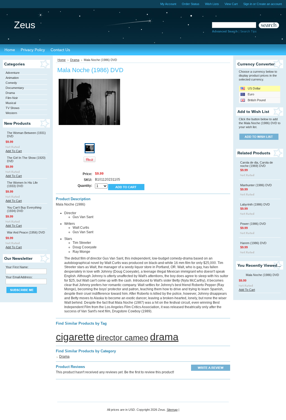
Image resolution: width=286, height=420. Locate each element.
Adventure (13, 72)
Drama (10, 93)
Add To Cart (14, 151)
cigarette (75, 337)
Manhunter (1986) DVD (256, 185)
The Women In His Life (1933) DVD (22, 184)
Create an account (269, 4)
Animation (12, 77)
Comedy (11, 82)
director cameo (122, 337)
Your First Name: (17, 267)
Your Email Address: (19, 277)
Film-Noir (12, 98)
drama (164, 337)
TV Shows (13, 108)
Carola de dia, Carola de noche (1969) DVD (256, 164)
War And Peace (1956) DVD (26, 232)
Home (62, 60)
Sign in (247, 4)
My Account (168, 4)
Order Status (190, 4)
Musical (11, 103)
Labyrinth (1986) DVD (255, 204)
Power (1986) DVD (253, 223)
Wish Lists (212, 4)
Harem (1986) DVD (253, 243)
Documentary (15, 87)
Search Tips (248, 31)
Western (11, 113)
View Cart (231, 4)
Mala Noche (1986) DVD (262, 275)
